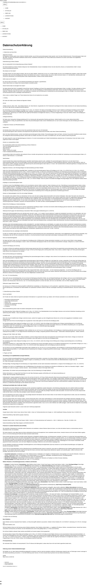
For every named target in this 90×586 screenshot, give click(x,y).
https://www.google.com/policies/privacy (16, 374)
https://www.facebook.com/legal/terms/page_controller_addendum (53, 476)
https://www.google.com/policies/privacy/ (14, 361)
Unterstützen (9, 15)
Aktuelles (8, 10)
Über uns (8, 13)
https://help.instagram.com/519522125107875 (23, 423)
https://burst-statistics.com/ (9, 524)
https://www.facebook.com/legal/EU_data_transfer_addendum (51, 487)
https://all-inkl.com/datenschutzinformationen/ (18, 107)
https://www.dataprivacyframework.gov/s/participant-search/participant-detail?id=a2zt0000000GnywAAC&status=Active (35, 510)
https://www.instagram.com (35, 465)
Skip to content (3, 0)
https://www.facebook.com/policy (19, 471)
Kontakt (7, 18)
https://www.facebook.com (20, 484)
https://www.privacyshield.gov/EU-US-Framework (65, 377)
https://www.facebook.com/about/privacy (46, 484)
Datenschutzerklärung (9, 563)
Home (6, 8)
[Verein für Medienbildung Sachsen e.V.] (14, 2)
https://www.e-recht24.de (8, 556)
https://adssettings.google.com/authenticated (62, 514)
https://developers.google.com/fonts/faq (39, 373)
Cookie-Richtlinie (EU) (9, 564)
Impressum (7, 562)
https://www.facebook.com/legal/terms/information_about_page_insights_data (22, 481)
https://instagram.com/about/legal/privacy (62, 465)
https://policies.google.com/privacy (21, 414)
